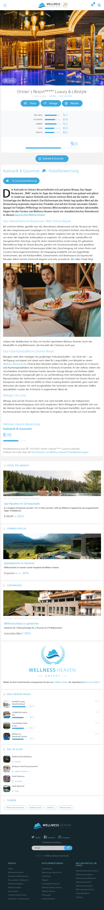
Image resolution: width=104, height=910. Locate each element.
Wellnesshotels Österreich (86, 878)
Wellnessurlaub (36, 808)
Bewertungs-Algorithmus (52, 872)
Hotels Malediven (83, 893)
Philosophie (46, 895)
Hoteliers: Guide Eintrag (17, 895)
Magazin (45, 880)
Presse (10, 869)
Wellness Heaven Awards (51, 887)
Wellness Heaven (48, 891)
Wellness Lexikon (14, 887)
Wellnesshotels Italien (84, 886)
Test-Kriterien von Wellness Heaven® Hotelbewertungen (60, 452)
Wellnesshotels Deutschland (87, 871)
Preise (33, 103)
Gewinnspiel (13, 891)
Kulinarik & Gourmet (53, 158)
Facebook (51, 838)
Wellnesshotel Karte (15, 872)
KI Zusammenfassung (24, 180)
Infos (11, 80)
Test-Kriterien (47, 869)
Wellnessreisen (65, 808)
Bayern (52, 96)
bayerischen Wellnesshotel (30, 215)
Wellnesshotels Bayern (84, 874)
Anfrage (53, 103)
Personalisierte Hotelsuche (18, 880)
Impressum (12, 899)
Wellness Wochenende (15, 364)
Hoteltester (46, 876)
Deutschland (65, 96)
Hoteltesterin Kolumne (51, 884)
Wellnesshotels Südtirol (85, 889)
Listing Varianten (48, 899)
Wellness (50, 808)
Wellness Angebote (15, 884)
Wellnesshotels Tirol (83, 882)
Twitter (38, 838)
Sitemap (79, 897)
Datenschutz (24, 899)
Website (74, 103)
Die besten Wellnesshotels (18, 876)
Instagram (65, 838)
